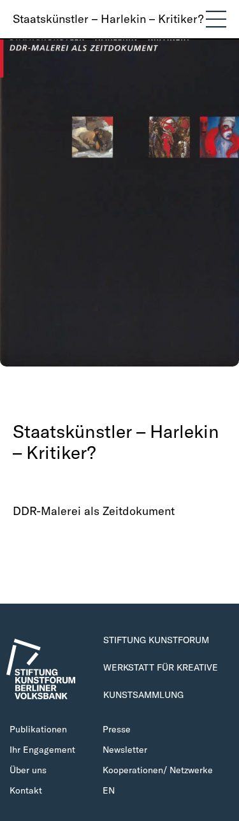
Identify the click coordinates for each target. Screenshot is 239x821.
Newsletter (125, 749)
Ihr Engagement (42, 749)
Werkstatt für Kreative (160, 667)
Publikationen (38, 729)
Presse (117, 729)
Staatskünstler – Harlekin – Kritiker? (108, 18)
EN (109, 790)
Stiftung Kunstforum (156, 640)
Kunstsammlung (143, 694)
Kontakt (26, 790)
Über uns (28, 770)
